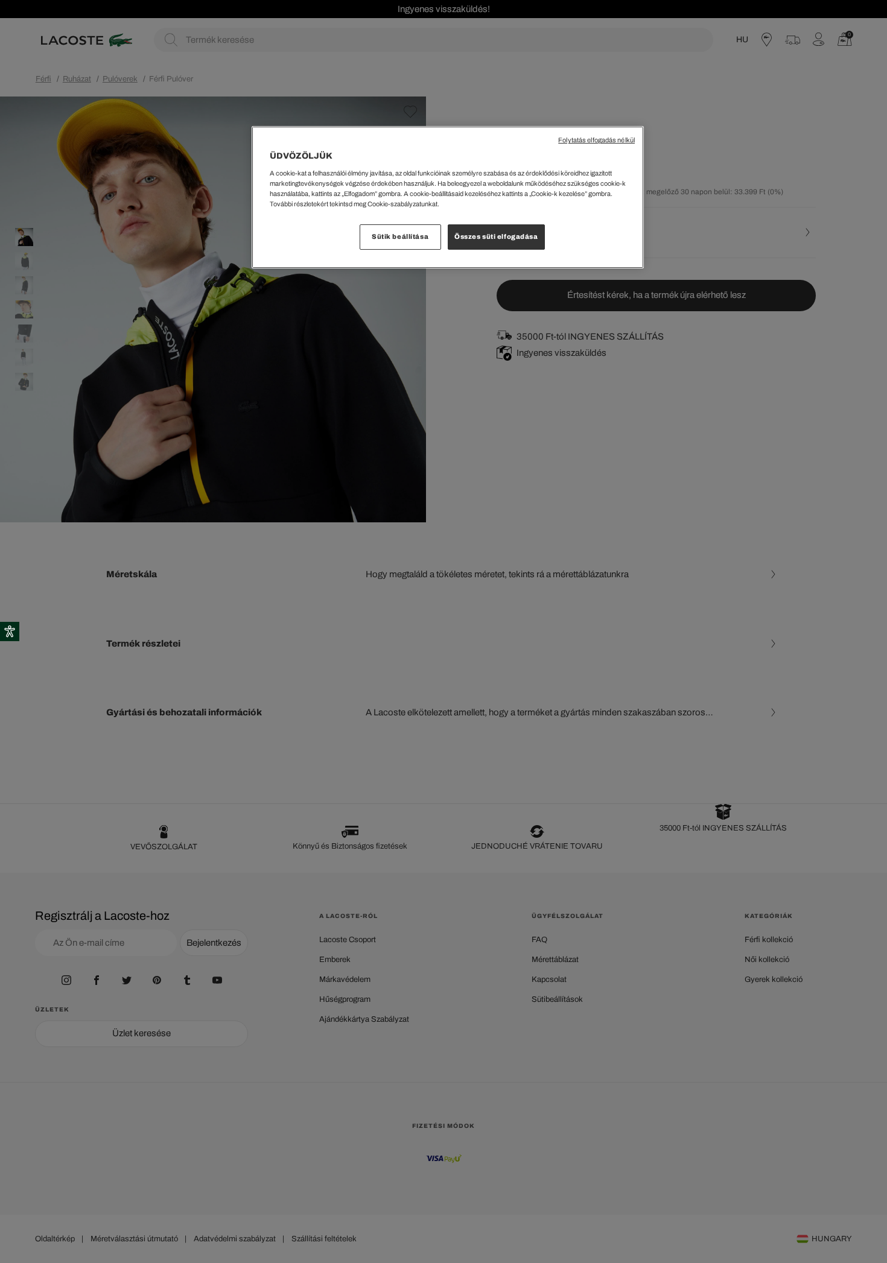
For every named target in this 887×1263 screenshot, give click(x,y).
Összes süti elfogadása (496, 236)
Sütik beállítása (400, 236)
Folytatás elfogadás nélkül (596, 140)
